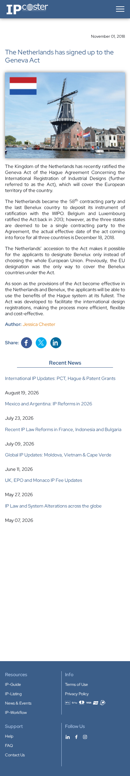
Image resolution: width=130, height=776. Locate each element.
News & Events (18, 703)
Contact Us (15, 755)
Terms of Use (76, 684)
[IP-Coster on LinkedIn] (67, 736)
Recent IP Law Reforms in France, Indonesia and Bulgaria (63, 429)
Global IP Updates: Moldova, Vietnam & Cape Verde (58, 455)
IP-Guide (13, 684)
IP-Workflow (16, 712)
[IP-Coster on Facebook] (76, 736)
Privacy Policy (77, 694)
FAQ (9, 745)
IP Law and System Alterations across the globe (53, 506)
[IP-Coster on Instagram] (85, 736)
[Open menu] (119, 9)
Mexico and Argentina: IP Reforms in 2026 (48, 404)
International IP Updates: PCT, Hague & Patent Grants (60, 378)
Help (9, 736)
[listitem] (65, 385)
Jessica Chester (39, 324)
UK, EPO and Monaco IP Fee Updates (43, 480)
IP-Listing (13, 694)
